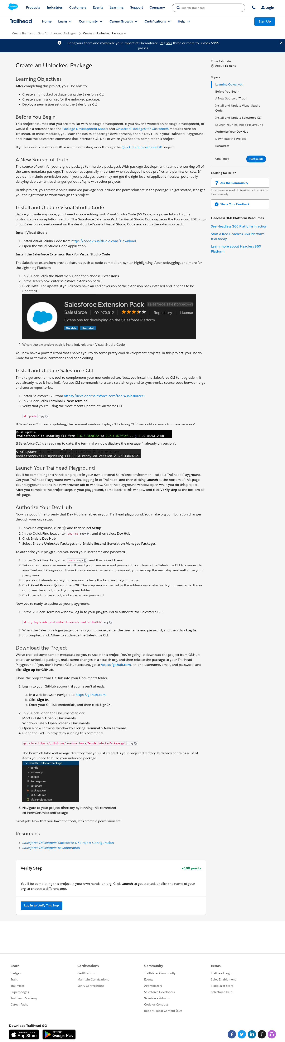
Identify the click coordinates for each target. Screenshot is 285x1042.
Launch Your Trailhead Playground (239, 125)
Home (47, 21)
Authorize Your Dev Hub (231, 131)
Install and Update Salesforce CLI (238, 117)
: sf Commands (51, 848)
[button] (104, 33)
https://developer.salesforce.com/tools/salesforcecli (104, 396)
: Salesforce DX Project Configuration (68, 843)
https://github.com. (91, 695)
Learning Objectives (229, 84)
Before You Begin (227, 91)
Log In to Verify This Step (41, 905)
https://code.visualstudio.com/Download (103, 241)
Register (166, 43)
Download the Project (230, 139)
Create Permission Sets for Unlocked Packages (44, 33)
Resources (222, 146)
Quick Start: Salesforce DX (142, 147)
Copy (41, 416)
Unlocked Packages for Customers (142, 129)
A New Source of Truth (231, 98)
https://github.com (116, 664)
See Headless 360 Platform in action (239, 226)
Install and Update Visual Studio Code (237, 108)
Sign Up (265, 21)
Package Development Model (85, 129)
